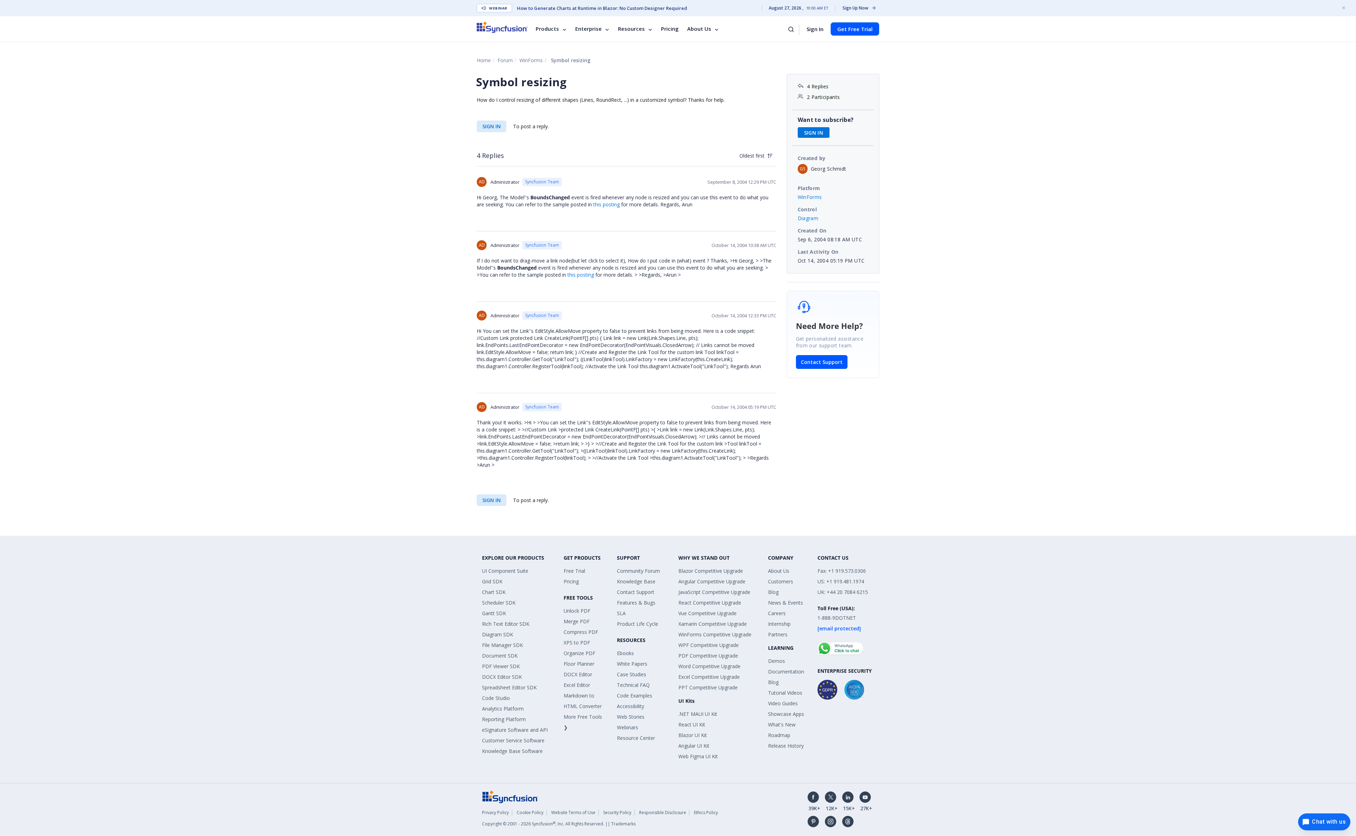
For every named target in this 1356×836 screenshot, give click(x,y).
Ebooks (625, 653)
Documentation (786, 671)
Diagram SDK (497, 634)
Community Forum (638, 570)
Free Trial (574, 570)
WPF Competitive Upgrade (708, 645)
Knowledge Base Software (512, 751)
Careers (777, 613)
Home (484, 60)
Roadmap (779, 735)
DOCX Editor (578, 674)
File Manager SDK (502, 645)
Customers (780, 581)
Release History (786, 745)
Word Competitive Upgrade (709, 666)
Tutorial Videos (785, 692)
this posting (606, 204)
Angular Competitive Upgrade (711, 581)
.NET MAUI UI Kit (697, 714)
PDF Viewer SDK (501, 666)
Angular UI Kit (693, 745)
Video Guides (783, 703)
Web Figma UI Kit (698, 756)
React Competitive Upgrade (709, 602)
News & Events (785, 602)
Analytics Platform (503, 708)
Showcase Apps (786, 714)
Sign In (815, 29)
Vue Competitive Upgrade (707, 613)
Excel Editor (577, 685)
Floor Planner (579, 663)
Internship (779, 623)
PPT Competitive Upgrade (708, 687)
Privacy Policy (495, 812)
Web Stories (630, 716)
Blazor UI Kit (692, 735)
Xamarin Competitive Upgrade (712, 623)
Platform (809, 188)
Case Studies (631, 674)
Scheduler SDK (499, 602)
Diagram (808, 218)
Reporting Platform (504, 719)
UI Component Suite (505, 570)
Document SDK (500, 655)
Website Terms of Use (573, 812)
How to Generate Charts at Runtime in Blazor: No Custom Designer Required (602, 8)
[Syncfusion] (510, 796)
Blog (773, 592)
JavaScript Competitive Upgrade (714, 592)
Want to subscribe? (826, 120)
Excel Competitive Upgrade (709, 676)
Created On (812, 230)
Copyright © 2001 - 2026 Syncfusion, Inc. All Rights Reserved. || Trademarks (559, 824)
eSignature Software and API (515, 729)
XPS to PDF (577, 642)
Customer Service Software (513, 740)
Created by (812, 158)
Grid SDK (492, 581)
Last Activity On (818, 251)
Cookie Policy (530, 812)
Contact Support (822, 362)
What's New (782, 724)
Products (547, 29)
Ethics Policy (706, 812)
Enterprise (588, 29)
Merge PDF (577, 621)
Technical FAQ (633, 685)
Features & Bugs (636, 602)
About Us (699, 29)
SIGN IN (491, 126)
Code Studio (496, 698)
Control (807, 209)
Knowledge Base (636, 581)
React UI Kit (691, 724)
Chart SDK (494, 592)
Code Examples (634, 695)
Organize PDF (579, 653)
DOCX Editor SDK (502, 676)
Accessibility (630, 706)
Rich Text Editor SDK (505, 623)
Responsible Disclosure (662, 812)
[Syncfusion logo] (502, 27)
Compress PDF (581, 632)
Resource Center (636, 738)
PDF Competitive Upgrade (708, 655)
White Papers (632, 663)
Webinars (627, 727)
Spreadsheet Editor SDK (509, 687)
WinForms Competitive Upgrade (714, 634)
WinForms (531, 60)
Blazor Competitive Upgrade (710, 570)
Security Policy (617, 812)
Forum (505, 60)
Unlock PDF (577, 610)
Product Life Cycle (637, 623)
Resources (631, 29)
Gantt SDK (494, 613)
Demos (776, 661)
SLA (621, 613)
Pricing (670, 29)
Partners (777, 634)
